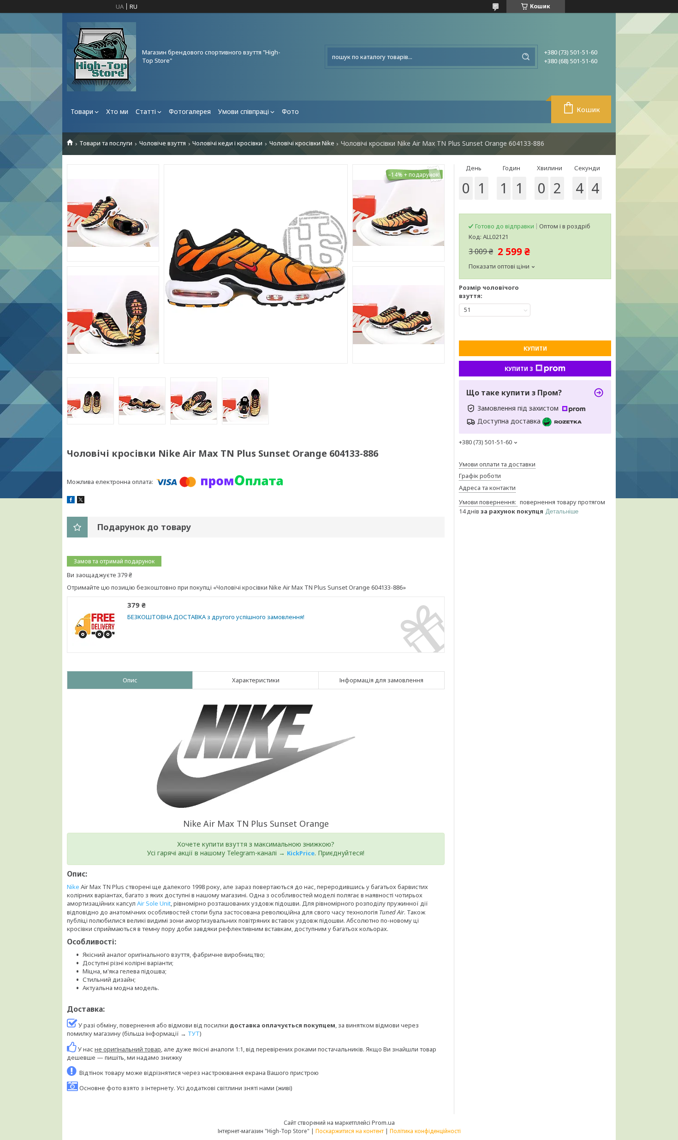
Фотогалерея (190, 111)
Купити (535, 348)
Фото (290, 111)
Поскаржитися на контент (349, 1131)
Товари (82, 111)
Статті (146, 111)
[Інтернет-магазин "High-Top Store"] (101, 56)
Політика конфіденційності (425, 1131)
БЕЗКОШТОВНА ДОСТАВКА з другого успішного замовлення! (215, 617)
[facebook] (71, 501)
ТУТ (194, 1033)
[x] (80, 501)
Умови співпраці (243, 111)
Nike (73, 887)
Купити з (519, 369)
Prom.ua (383, 1122)
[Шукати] (526, 57)
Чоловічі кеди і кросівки (227, 143)
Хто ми (117, 111)
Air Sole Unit (154, 903)
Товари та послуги (105, 143)
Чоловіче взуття (162, 143)
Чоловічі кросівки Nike (301, 143)
